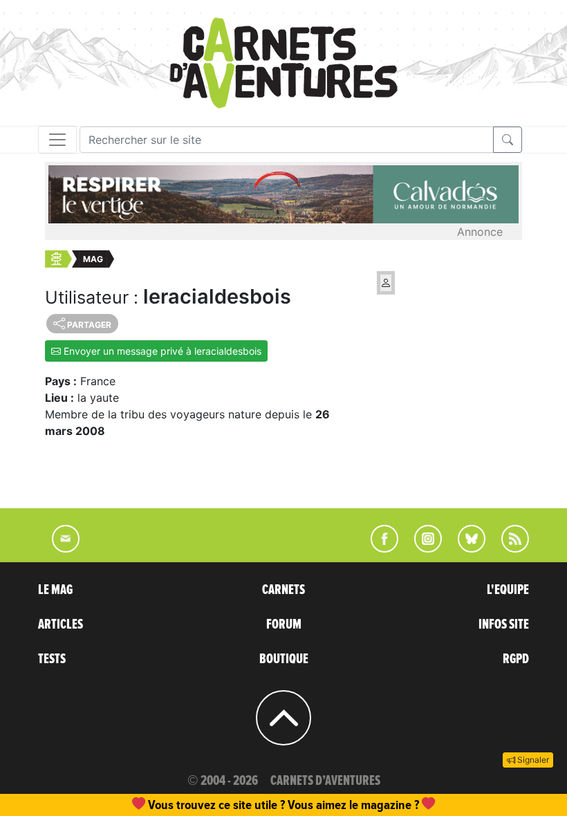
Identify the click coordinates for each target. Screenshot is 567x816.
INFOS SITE (503, 624)
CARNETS (283, 590)
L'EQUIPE (508, 590)
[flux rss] (508, 548)
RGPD (516, 659)
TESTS (52, 659)
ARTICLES (60, 624)
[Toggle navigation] (57, 140)
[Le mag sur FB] (378, 548)
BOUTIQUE (283, 659)
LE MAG (55, 590)
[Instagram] (422, 548)
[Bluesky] (464, 548)
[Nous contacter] (59, 548)
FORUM (283, 624)
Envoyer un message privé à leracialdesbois (161, 351)
